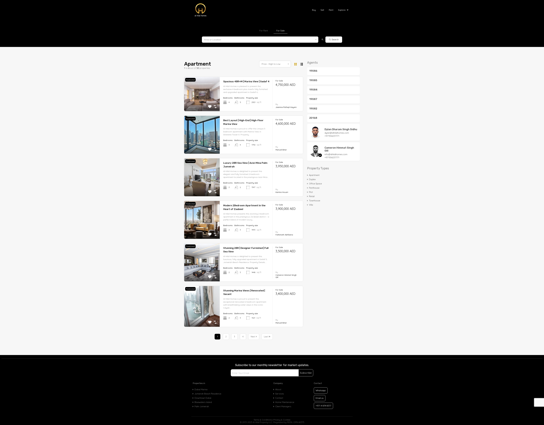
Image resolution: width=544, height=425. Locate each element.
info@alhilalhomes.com (336, 154)
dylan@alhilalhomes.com (337, 133)
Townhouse (314, 200)
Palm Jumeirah (202, 406)
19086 (313, 70)
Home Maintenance (284, 402)
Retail (311, 196)
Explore (342, 10)
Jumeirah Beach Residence (208, 393)
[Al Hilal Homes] (207, 10)
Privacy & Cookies (281, 419)
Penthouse (314, 187)
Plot (311, 192)
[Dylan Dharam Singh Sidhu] (315, 137)
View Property (202, 104)
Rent (331, 10)
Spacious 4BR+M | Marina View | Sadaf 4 (246, 81)
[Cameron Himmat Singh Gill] (315, 155)
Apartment (314, 175)
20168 (313, 117)
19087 (313, 99)
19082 (313, 108)
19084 (313, 89)
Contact (279, 398)
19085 (313, 80)
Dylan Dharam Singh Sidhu (341, 129)
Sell (322, 10)
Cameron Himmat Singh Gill (339, 149)
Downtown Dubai (203, 398)
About (278, 389)
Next (253, 336)
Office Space (315, 183)
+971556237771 (332, 136)
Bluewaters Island (203, 402)
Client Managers (283, 406)
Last (266, 336)
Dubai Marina (201, 389)
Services (279, 393)
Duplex (312, 179)
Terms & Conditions (263, 419)
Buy (314, 10)
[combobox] (260, 39)
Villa (311, 204)
